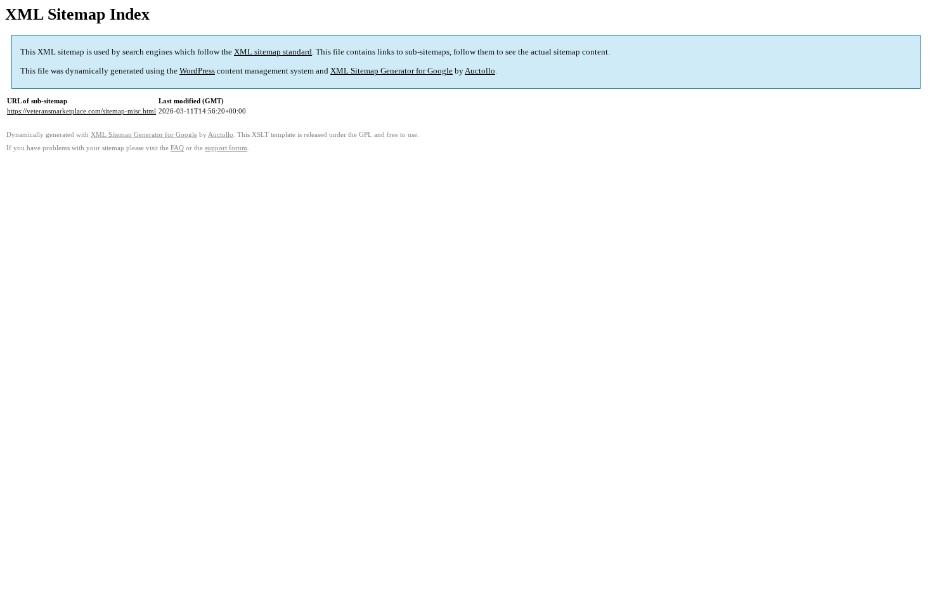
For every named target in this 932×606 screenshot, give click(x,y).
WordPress (197, 70)
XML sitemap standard (273, 51)
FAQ (177, 148)
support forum (226, 148)
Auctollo (480, 70)
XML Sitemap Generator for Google (391, 70)
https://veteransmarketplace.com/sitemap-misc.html (81, 111)
